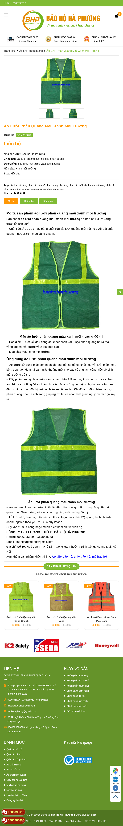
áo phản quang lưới (53, 189)
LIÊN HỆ (102, 821)
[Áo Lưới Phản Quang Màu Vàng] (61, 597)
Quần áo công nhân (16, 759)
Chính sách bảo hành (76, 701)
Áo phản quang (13, 764)
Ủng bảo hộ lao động (16, 795)
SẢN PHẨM (55, 821)
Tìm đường (115, 775)
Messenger (115, 792)
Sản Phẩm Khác (73, 821)
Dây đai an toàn (14, 790)
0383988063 (28, 699)
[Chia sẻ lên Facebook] (15, 193)
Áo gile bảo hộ (13, 769)
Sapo (94, 814)
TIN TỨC (90, 821)
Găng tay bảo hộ (14, 800)
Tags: (7, 185)
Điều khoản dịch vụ (75, 711)
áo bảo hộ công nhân (22, 185)
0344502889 (42, 699)
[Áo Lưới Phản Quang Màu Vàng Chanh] (21, 597)
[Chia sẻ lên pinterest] (21, 193)
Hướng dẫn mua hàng (77, 675)
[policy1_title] (10, 39)
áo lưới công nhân (101, 185)
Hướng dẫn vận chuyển (78, 680)
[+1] (24, 193)
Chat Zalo (115, 783)
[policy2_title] (48, 39)
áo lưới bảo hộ (83, 185)
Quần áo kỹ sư (13, 754)
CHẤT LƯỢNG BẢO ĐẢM (64, 37)
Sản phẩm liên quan (61, 566)
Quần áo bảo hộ (14, 749)
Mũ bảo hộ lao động (16, 785)
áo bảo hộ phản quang (46, 185)
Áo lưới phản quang (16, 774)
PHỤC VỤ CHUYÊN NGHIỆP (104, 37)
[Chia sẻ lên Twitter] (18, 193)
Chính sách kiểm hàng (77, 690)
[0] (116, 16)
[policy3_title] (87, 39)
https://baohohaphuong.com (21, 705)
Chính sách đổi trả (75, 695)
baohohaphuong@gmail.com (34, 541)
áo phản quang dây (32, 189)
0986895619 (19, 3)
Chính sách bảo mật (76, 706)
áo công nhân (67, 185)
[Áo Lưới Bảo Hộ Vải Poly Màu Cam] (101, 597)
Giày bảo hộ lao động (16, 779)
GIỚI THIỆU (40, 821)
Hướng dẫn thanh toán (77, 685)
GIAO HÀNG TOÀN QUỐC (27, 37)
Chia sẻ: (8, 193)
